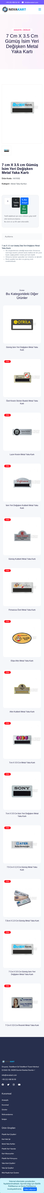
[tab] (6, 150)
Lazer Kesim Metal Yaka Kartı (22, 454)
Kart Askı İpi (6, 1139)
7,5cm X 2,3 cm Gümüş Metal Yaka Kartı (22, 921)
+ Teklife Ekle (16, 203)
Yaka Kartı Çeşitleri (8, 1163)
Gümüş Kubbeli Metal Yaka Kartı (22, 559)
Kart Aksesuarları (8, 1153)
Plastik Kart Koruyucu (9, 1158)
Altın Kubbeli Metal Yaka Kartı (22, 712)
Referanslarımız (7, 1114)
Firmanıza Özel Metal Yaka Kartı (22, 610)
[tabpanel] (22, 668)
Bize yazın (24, 210)
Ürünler (4, 1110)
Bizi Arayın (24, 201)
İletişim (4, 1119)
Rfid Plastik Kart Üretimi (10, 1173)
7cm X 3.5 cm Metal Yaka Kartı (22, 763)
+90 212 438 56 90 (13, 2)
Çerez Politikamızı (28, 1186)
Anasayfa (18, 30)
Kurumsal (5, 1105)
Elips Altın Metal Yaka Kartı (22, 661)
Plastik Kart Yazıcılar (9, 1149)
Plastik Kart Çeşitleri (9, 1134)
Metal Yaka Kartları (8, 1144)
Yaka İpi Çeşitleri (8, 1168)
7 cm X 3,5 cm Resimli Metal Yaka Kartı (22, 1025)
